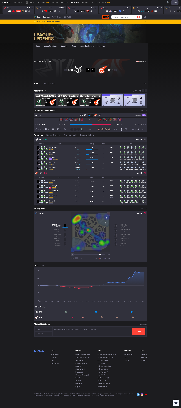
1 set (36, 83)
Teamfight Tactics (81, 357)
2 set (44, 83)
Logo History (55, 363)
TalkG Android (102, 378)
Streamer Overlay (81, 375)
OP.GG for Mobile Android (106, 354)
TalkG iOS (101, 381)
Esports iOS (101, 387)
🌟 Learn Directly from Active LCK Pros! (47, 21)
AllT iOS (100, 363)
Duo (76, 378)
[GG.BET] (105, 17)
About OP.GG (55, 354)
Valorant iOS (102, 369)
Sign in (175, 2)
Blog (52, 360)
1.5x (80, 258)
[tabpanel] (90, 171)
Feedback (127, 360)
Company (54, 357)
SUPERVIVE (79, 369)
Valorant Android (103, 366)
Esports (77, 384)
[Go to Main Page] (6, 2)
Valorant (78, 360)
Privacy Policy (128, 354)
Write (139, 331)
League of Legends (81, 354)
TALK (77, 381)
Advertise (144, 357)
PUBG (77, 366)
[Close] (146, 21)
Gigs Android (102, 372)
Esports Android (103, 384)
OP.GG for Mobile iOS (104, 357)
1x (76, 258)
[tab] (39, 135)
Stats (18, 2)
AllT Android (102, 360)
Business (144, 354)
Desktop (78, 372)
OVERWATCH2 (80, 363)
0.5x (72, 258)
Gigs (76, 387)
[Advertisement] (90, 53)
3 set (52, 83)
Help (125, 357)
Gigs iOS (100, 375)
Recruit (143, 360)
